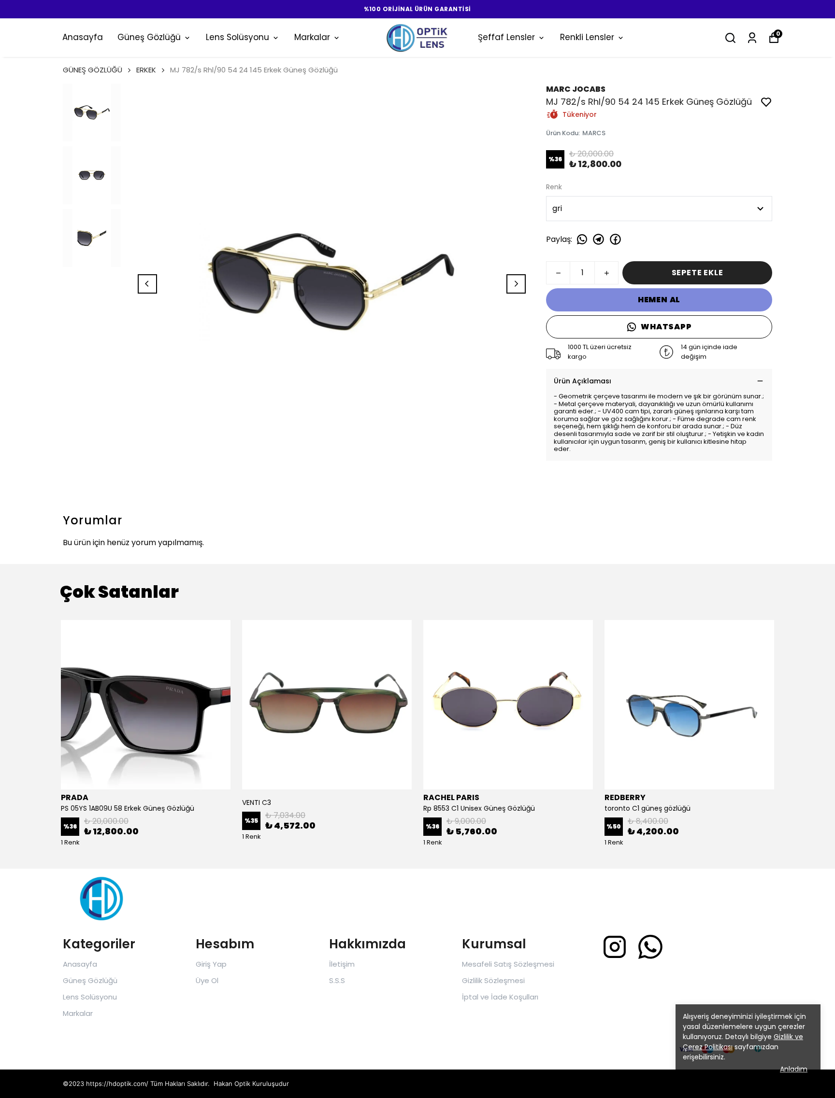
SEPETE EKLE (697, 272)
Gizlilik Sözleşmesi (493, 980)
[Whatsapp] (650, 947)
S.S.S (337, 980)
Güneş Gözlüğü (149, 37)
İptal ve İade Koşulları (500, 997)
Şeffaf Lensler (506, 37)
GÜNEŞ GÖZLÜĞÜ (92, 70)
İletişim (342, 964)
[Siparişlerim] (752, 38)
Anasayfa (82, 37)
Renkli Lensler (587, 37)
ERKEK (146, 70)
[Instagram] (615, 947)
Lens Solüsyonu (237, 37)
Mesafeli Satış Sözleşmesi (508, 964)
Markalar (312, 37)
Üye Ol (207, 980)
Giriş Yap (211, 964)
